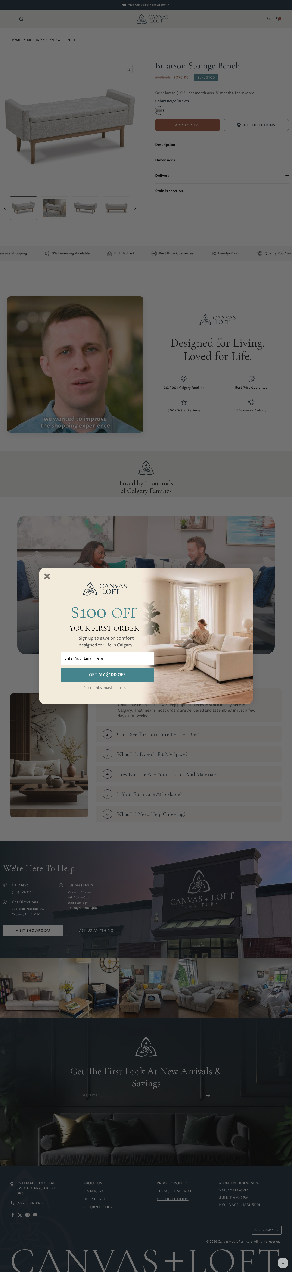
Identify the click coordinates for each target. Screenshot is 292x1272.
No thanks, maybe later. (105, 687)
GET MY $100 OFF (107, 674)
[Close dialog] (47, 576)
